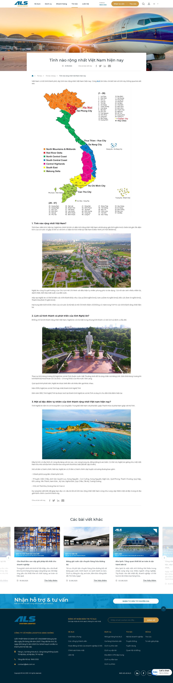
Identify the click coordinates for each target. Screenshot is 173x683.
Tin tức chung (50, 76)
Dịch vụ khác (109, 664)
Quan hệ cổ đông (133, 650)
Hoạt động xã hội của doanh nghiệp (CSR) (85, 646)
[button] (162, 672)
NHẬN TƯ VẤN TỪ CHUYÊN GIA (136, 601)
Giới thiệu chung (74, 637)
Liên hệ (85, 4)
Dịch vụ (48, 4)
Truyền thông (131, 641)
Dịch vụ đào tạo (111, 659)
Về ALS (37, 4)
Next (164, 557)
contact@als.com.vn (26, 664)
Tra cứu (133, 4)
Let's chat (164, 670)
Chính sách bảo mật (76, 650)
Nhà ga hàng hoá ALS (113, 637)
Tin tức (75, 4)
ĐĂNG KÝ (151, 620)
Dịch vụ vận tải (110, 650)
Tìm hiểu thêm (50, 580)
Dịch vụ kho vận (111, 646)
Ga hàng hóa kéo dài (112, 641)
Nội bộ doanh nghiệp (134, 637)
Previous (8, 557)
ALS (21, 3)
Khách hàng (61, 4)
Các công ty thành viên (77, 641)
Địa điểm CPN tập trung (114, 655)
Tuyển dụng (131, 646)
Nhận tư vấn (119, 4)
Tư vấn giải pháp (152, 641)
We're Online (163, 673)
